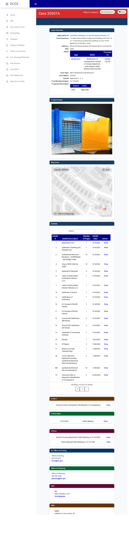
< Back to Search (90, 12)
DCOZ (14, 4)
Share (122, 12)
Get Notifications (107, 12)
